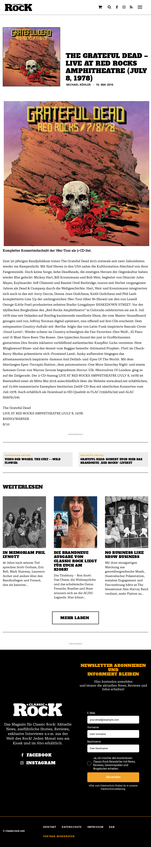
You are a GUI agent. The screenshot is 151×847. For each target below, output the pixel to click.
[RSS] (131, 7)
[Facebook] (117, 7)
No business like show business (124, 554)
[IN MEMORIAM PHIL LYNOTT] (24, 522)
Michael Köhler (78, 84)
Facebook (39, 755)
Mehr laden (74, 617)
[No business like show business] (126, 522)
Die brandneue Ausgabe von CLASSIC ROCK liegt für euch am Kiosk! (75, 561)
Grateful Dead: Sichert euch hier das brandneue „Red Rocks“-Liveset (111, 461)
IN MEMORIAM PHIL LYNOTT (24, 554)
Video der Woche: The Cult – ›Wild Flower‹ (32, 461)
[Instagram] (124, 7)
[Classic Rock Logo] (18, 7)
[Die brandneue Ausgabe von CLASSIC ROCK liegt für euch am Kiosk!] (75, 522)
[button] (109, 7)
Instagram (41, 763)
